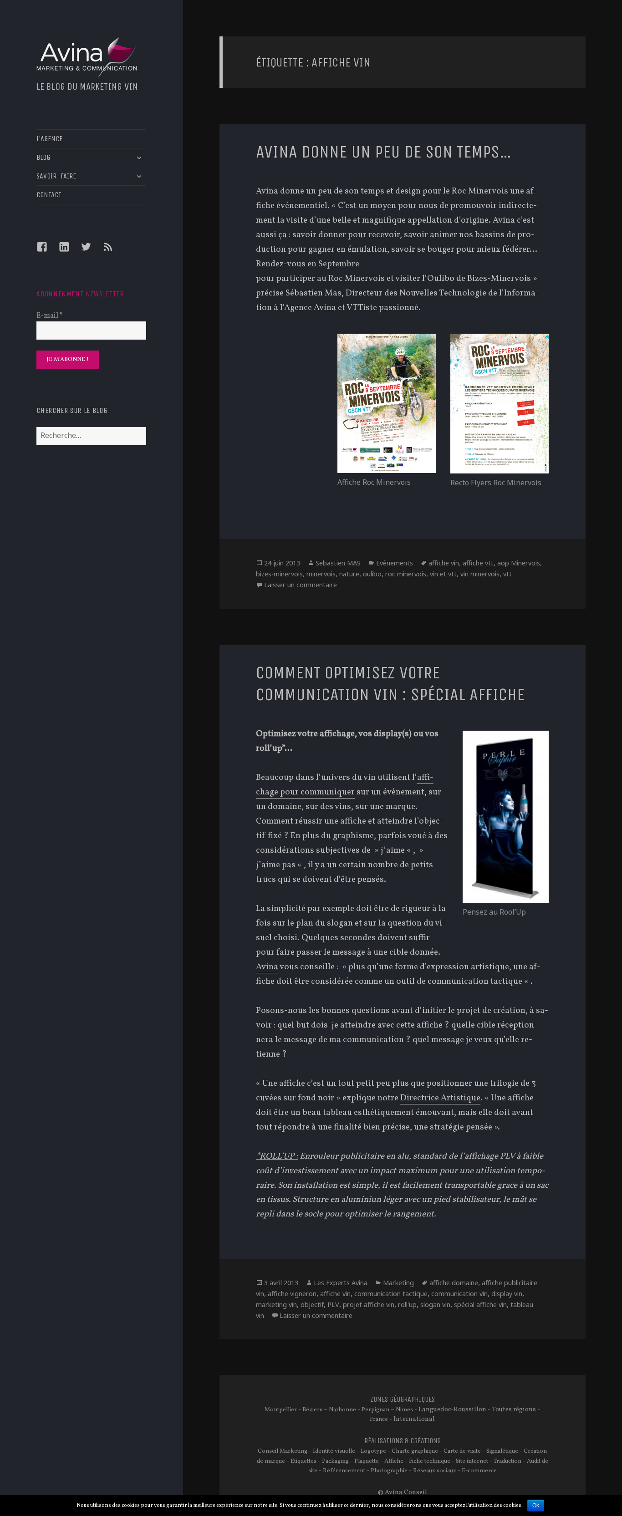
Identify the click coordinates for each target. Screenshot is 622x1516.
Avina (267, 967)
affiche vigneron (292, 1293)
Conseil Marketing (282, 1451)
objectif (312, 1304)
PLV (333, 1304)
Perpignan (375, 1410)
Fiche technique (429, 1461)
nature (349, 574)
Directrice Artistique (440, 1098)
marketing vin (276, 1304)
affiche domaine (453, 1282)
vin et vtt (443, 574)
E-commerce (479, 1471)
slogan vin (435, 1304)
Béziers (312, 1410)
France (379, 1419)
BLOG (43, 157)
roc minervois (405, 574)
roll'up (407, 1304)
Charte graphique (415, 1451)
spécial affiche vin (480, 1304)
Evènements (394, 563)
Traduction (507, 1461)
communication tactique (391, 1293)
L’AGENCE (49, 138)
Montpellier (281, 1410)
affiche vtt (478, 563)
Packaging (335, 1461)
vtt (507, 574)
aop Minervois (518, 563)
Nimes (404, 1410)
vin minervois (480, 574)
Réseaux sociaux (434, 1471)
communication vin (459, 1293)
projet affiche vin (368, 1304)
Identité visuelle (334, 1451)
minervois (321, 574)
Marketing (398, 1282)
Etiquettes (303, 1461)
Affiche (393, 1461)
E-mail (49, 316)
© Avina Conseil (402, 1492)
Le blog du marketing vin (87, 86)
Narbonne (342, 1410)
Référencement (344, 1471)
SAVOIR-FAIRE (56, 176)
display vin (506, 1293)
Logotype (373, 1451)
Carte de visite (462, 1451)
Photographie (389, 1471)
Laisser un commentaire (300, 584)
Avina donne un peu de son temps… (383, 151)
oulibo (372, 574)
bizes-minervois (279, 574)
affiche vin (443, 563)
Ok (535, 1505)
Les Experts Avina (340, 1282)
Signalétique (502, 1451)
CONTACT (48, 194)
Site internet (472, 1461)
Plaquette (366, 1461)
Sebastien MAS (338, 563)
